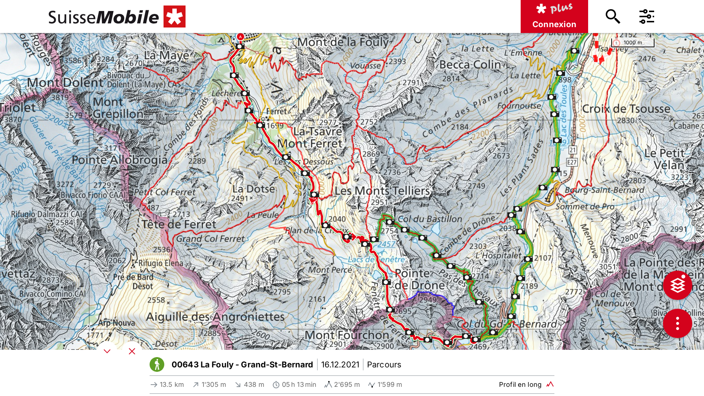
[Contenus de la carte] (677, 285)
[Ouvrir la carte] (132, 351)
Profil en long (520, 384)
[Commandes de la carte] (677, 323)
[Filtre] (647, 16)
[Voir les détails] (107, 351)
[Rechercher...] (613, 16)
